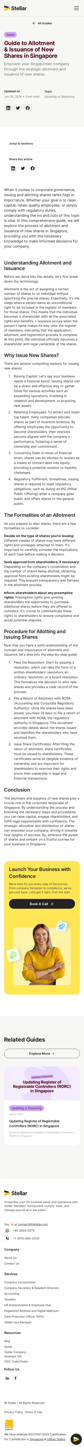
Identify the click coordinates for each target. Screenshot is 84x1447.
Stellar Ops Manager (18, 1322)
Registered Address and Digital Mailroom (31, 1310)
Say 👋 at (26, 1224)
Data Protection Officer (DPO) (24, 1316)
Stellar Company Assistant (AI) (15, 1354)
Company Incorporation (20, 1282)
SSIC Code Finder (16, 1361)
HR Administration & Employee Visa (27, 1305)
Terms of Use (33, 1412)
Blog (7, 1341)
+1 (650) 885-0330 (26, 1238)
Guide (8, 1346)
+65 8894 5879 (23, 1230)
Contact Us (11, 1263)
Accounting (11, 1293)
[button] (76, 8)
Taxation (10, 1299)
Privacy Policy (13, 1412)
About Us (10, 1257)
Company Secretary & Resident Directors (31, 1288)
